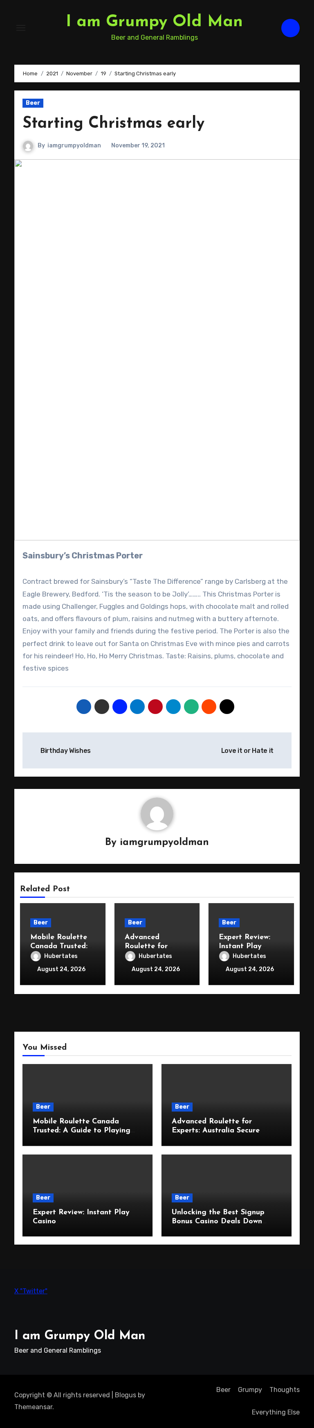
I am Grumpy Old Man (154, 22)
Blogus (125, 1395)
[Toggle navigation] (20, 28)
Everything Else (276, 1412)
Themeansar (33, 1407)
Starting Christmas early (113, 124)
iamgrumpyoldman (74, 145)
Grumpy (250, 1390)
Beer (33, 102)
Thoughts (284, 1390)
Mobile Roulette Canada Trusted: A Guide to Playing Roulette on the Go (81, 1130)
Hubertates (61, 956)
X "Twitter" (30, 1291)
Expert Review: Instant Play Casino (244, 946)
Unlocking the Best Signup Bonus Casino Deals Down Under (218, 1221)
